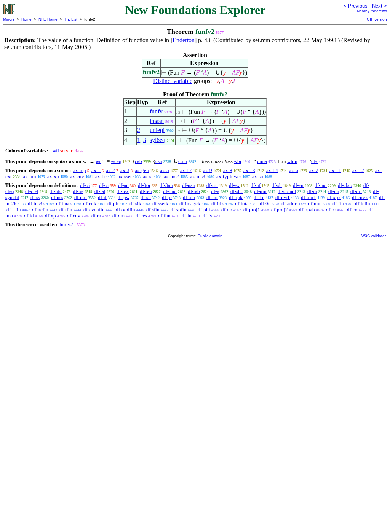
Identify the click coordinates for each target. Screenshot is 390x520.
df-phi (204, 209)
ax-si (148, 176)
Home (26, 19)
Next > (379, 6)
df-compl (287, 191)
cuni (182, 161)
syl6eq (157, 140)
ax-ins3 (197, 176)
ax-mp (79, 170)
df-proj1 (251, 209)
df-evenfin (94, 209)
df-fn (187, 216)
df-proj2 (279, 209)
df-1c (259, 197)
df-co (352, 209)
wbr (237, 161)
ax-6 (293, 170)
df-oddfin (125, 209)
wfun (292, 161)
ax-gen (142, 170)
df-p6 (112, 203)
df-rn (96, 216)
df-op (226, 209)
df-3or (144, 185)
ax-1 (96, 170)
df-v (215, 191)
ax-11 (335, 170)
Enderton (184, 40)
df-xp (50, 216)
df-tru (212, 185)
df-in (312, 191)
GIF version (377, 19)
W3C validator (373, 236)
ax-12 (358, 170)
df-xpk (334, 197)
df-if (102, 197)
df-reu (146, 191)
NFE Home (48, 19)
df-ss (35, 197)
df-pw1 (282, 197)
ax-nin (29, 176)
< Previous (356, 6)
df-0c (265, 203)
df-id (29, 216)
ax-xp (53, 176)
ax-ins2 (171, 176)
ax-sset (125, 176)
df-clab (345, 185)
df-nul (80, 197)
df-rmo (170, 191)
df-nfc (56, 191)
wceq (116, 161)
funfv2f (67, 224)
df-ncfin (40, 209)
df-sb (277, 185)
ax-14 (272, 170)
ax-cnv (77, 176)
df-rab (194, 191)
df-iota (242, 203)
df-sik (135, 203)
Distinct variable (172, 81)
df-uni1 (308, 197)
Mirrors (8, 19)
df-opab (307, 209)
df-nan (188, 185)
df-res (141, 216)
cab (138, 161)
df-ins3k (36, 203)
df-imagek (189, 203)
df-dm (118, 216)
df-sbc (236, 191)
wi (98, 161)
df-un (333, 191)
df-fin (338, 203)
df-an (123, 185)
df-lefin (362, 203)
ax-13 (249, 170)
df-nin (260, 191)
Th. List (70, 19)
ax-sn (257, 176)
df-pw (123, 197)
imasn (157, 121)
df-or (104, 185)
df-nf (256, 185)
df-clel (31, 191)
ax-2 (110, 170)
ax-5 (164, 170)
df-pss (57, 197)
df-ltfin (13, 209)
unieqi (157, 130)
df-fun (164, 216)
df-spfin (179, 209)
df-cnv (73, 216)
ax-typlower (228, 176)
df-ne (78, 191)
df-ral (99, 191)
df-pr (167, 197)
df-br (331, 209)
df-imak (64, 203)
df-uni (189, 197)
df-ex (234, 185)
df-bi (85, 185)
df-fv (208, 216)
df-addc (289, 203)
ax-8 (227, 170)
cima (262, 161)
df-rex (123, 191)
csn (158, 161)
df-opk (236, 197)
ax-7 (313, 170)
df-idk (217, 203)
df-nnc (314, 203)
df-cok (89, 203)
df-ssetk (160, 203)
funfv (156, 111)
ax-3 (124, 170)
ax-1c (101, 176)
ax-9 (207, 170)
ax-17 (186, 170)
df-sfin (153, 209)
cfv (314, 161)
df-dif (356, 191)
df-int (212, 197)
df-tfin (65, 209)
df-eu (298, 185)
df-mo (321, 185)
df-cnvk (360, 197)
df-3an (166, 185)
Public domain (210, 236)
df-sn (146, 197)
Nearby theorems (372, 11)
